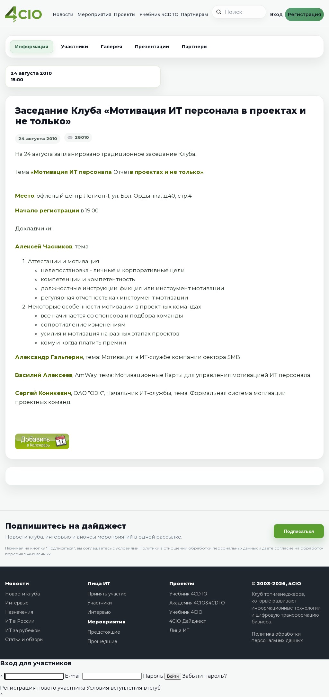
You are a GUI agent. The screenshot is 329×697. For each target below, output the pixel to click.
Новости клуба (22, 594)
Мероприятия (92, 14)
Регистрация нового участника (42, 688)
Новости (61, 14)
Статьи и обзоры (24, 639)
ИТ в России (19, 621)
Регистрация (304, 14)
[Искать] (218, 12)
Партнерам (192, 14)
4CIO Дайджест (187, 621)
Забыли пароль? (204, 676)
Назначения (19, 612)
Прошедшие (102, 641)
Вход (275, 14)
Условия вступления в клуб (123, 688)
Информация (31, 46)
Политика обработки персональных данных (277, 637)
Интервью (17, 603)
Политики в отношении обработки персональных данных (198, 548)
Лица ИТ (99, 583)
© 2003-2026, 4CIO (276, 583)
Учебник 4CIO (185, 612)
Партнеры (195, 46)
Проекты (123, 14)
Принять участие (107, 594)
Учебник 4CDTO (156, 14)
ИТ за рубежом (22, 630)
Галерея (111, 46)
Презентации (152, 46)
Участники (74, 46)
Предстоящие (103, 632)
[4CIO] (23, 14)
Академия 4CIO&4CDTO (197, 603)
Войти (173, 676)
